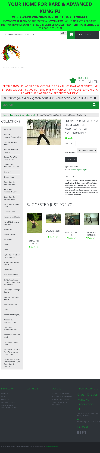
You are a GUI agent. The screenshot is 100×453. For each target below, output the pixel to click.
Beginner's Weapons (61, 394)
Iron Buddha (8, 240)
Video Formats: (70, 152)
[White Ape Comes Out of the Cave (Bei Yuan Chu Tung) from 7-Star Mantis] (91, 219)
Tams (6, 310)
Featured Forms (9, 212)
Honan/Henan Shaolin (12, 217)
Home (5, 115)
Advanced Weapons (60, 399)
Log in (3, 34)
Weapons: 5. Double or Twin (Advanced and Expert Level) (12, 352)
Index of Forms (7, 402)
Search (4, 394)
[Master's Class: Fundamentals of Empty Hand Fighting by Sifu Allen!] (72, 219)
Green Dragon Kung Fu (79, 170)
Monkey (6, 250)
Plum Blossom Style (11, 275)
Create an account (15, 34)
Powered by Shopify (52, 446)
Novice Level (8, 270)
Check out (30, 34)
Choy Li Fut (8, 172)
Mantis (6, 245)
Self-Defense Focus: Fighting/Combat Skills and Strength (12, 282)
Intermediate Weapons (62, 397)
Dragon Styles (9, 177)
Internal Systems (9, 235)
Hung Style (8, 229)
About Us (5, 399)
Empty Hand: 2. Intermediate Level (22, 115)
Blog (3, 397)
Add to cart (71, 159)
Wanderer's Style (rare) (12, 315)
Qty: (66, 144)
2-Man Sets (8, 130)
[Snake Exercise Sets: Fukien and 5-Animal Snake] (53, 218)
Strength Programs (10, 305)
